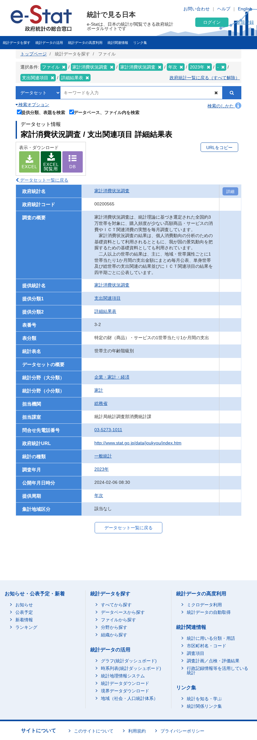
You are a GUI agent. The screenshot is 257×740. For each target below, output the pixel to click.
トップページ (33, 53)
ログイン (212, 22)
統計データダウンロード (125, 683)
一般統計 (103, 455)
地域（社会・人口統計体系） (129, 698)
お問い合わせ (196, 9)
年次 (98, 495)
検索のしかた (221, 105)
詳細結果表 (105, 311)
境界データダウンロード (125, 691)
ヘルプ (223, 9)
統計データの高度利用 (85, 42)
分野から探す (114, 627)
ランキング (26, 627)
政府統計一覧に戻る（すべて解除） (205, 77)
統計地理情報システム (123, 676)
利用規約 (137, 731)
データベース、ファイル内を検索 (106, 112)
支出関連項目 (107, 298)
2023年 (101, 469)
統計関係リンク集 (204, 706)
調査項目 (195, 653)
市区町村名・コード (206, 646)
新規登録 (245, 22)
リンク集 (140, 42)
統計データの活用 (49, 42)
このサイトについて (93, 731)
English (245, 9)
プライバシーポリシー (182, 731)
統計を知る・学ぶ (204, 698)
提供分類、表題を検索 (43, 112)
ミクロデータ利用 (204, 605)
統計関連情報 (118, 42)
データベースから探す (123, 612)
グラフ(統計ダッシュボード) (129, 661)
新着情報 (24, 620)
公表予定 (24, 612)
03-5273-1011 (108, 429)
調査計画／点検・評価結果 (213, 661)
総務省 (101, 403)
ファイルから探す (118, 620)
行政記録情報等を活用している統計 (217, 670)
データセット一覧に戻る (43, 180)
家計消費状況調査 (111, 190)
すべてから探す (116, 605)
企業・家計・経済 (111, 377)
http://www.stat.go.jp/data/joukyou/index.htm (137, 442)
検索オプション (33, 104)
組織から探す (114, 635)
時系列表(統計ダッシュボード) (131, 668)
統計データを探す (16, 42)
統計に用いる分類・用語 (211, 638)
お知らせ (24, 605)
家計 (98, 390)
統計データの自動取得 (209, 612)
